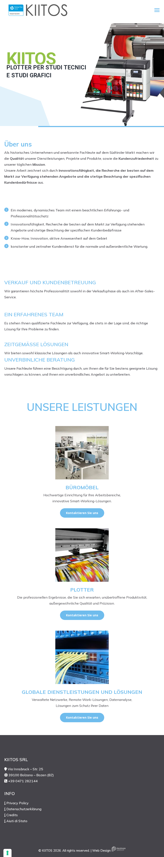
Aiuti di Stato (16, 821)
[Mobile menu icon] (157, 10)
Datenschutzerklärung (23, 809)
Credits (12, 815)
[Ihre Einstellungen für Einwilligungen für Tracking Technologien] (7, 853)
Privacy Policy (17, 803)
